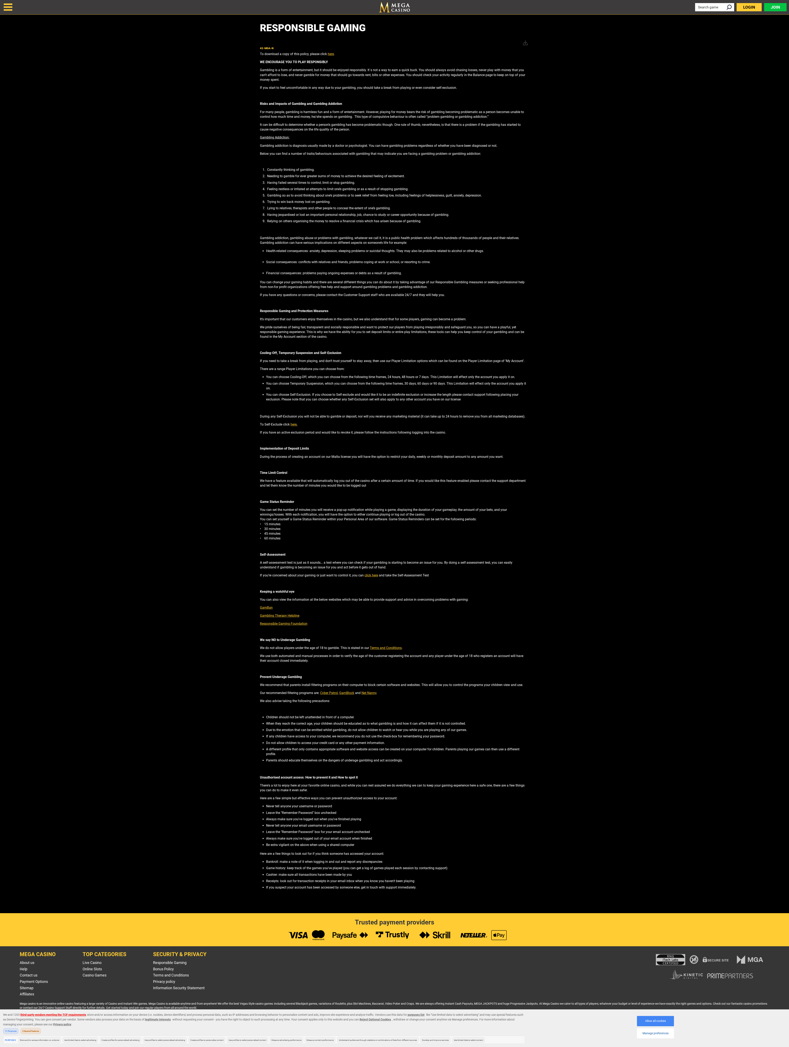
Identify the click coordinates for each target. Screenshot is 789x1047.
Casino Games (94, 975)
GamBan (266, 608)
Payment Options (34, 981)
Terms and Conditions (386, 648)
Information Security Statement (179, 988)
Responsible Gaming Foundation (283, 624)
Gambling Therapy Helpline (279, 616)
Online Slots (92, 969)
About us (27, 962)
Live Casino (92, 962)
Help (23, 969)
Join (775, 7)
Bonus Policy (163, 969)
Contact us (28, 975)
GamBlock (346, 693)
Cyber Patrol (329, 693)
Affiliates (27, 994)
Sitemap (26, 988)
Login (749, 7)
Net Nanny (368, 693)
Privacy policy (164, 981)
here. (294, 424)
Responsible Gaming (170, 962)
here (331, 54)
